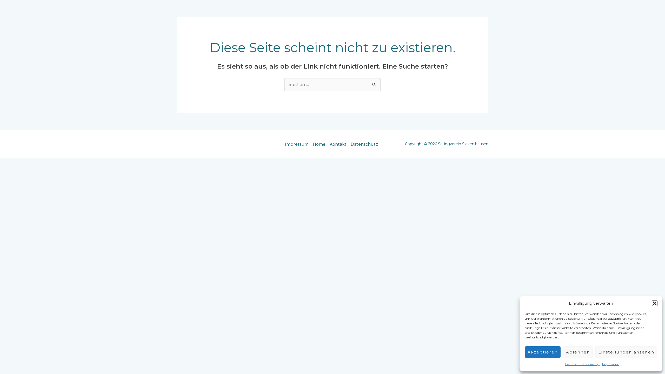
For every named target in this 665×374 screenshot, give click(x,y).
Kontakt (338, 144)
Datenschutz (364, 144)
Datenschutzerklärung (582, 364)
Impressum (610, 364)
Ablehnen (578, 352)
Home (319, 144)
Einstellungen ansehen (626, 352)
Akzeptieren (543, 352)
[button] (654, 303)
